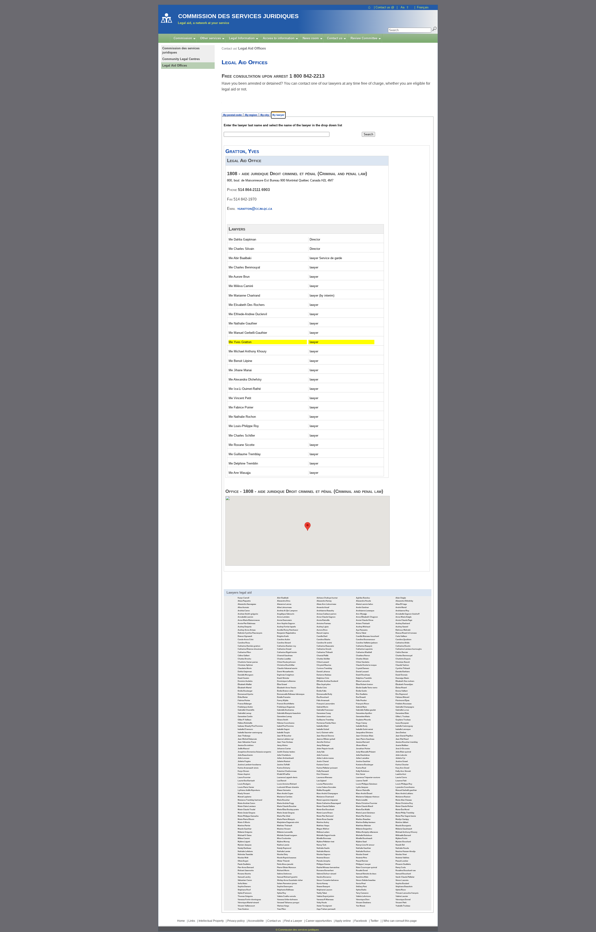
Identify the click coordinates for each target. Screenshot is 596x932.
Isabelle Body (361, 726)
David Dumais (401, 675)
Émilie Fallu (321, 691)
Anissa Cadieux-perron (326, 614)
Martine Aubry (323, 822)
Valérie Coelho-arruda (286, 896)
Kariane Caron (323, 765)
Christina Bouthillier (286, 665)
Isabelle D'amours (245, 729)
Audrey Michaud (363, 627)
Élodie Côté (322, 688)
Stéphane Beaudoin (404, 886)
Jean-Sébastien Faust (247, 742)
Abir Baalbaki (282, 598)
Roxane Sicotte (244, 874)
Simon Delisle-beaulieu (366, 880)
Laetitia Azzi (401, 774)
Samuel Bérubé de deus (366, 874)
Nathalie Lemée (283, 851)
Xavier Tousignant (324, 906)
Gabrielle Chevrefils (246, 710)
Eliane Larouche (363, 681)
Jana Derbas (401, 733)
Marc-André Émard (364, 793)
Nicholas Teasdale (245, 854)
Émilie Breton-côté (285, 691)
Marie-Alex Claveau (404, 800)
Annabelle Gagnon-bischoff (408, 614)
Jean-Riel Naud (402, 739)
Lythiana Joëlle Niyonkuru (249, 790)
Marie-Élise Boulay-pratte (288, 809)
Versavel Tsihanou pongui (288, 903)
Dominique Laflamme (286, 681)
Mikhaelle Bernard (403, 835)
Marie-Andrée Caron (246, 803)
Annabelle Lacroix (245, 617)
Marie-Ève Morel (402, 809)
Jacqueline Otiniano (364, 733)
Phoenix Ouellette (403, 864)
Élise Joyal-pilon (324, 684)
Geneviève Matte (363, 716)
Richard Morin (283, 870)
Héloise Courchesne (285, 723)
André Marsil (401, 607)
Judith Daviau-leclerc (286, 752)
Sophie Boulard (402, 883)
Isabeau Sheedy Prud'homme (250, 726)
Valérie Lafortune (363, 896)
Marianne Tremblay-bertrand (250, 800)
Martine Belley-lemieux (365, 822)
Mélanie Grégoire (245, 832)
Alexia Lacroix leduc (364, 604)
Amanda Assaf (323, 607)
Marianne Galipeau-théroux (367, 797)
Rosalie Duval (362, 870)
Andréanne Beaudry (325, 611)
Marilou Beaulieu (363, 819)
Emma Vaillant (402, 691)
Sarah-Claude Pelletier (405, 877)
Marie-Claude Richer (404, 806)
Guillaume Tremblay (325, 720)
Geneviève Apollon (364, 713)
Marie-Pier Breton (363, 816)
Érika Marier (243, 697)
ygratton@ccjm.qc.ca (254, 208)
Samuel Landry (244, 877)
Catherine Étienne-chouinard (250, 649)
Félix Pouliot (361, 700)
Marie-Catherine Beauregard (329, 803)
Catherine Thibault (325, 652)
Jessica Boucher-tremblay (407, 742)
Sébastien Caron (245, 880)
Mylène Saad (361, 842)
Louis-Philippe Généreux (366, 784)
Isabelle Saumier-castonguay (250, 733)
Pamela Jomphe (323, 861)
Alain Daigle (401, 598)
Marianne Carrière (284, 797)
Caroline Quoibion (403, 639)
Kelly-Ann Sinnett (403, 771)
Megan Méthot (323, 829)
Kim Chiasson (323, 774)
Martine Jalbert (402, 822)
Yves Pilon (281, 909)
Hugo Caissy (361, 723)
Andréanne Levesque (365, 611)
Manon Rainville (363, 790)
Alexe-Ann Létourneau (326, 604)
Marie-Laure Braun (325, 813)
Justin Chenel (322, 761)
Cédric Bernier (402, 652)
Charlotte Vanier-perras (248, 662)
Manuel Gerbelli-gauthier (406, 790)
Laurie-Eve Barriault (246, 781)
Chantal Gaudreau (285, 656)
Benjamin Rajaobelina (286, 633)
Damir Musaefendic (285, 672)
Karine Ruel (361, 768)
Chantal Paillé (322, 656)
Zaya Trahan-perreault (326, 909)
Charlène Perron (363, 656)
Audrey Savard (402, 627)
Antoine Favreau (324, 623)
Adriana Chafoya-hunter (327, 598)
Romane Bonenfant (325, 870)
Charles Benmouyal (404, 656)
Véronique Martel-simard (248, 903)
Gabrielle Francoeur (325, 710)
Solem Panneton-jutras (287, 883)
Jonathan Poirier (363, 749)
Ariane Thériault (363, 623)
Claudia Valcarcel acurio (287, 668)
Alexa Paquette (244, 601)
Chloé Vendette (362, 662)
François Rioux (362, 704)
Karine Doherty (283, 768)
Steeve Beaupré (323, 886)
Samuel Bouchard (403, 874)
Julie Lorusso (243, 758)
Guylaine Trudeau (403, 720)
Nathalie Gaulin (323, 848)
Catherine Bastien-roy (286, 646)
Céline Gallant (244, 656)
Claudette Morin (245, 668)
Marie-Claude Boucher (286, 806)
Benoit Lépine (323, 633)
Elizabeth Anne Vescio (286, 688)
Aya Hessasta (361, 630)
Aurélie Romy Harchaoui (287, 630)
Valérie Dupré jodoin (325, 896)
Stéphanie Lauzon (324, 890)
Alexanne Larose (284, 604)
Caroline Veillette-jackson (367, 643)
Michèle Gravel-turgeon (287, 835)
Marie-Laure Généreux (365, 813)
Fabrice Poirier (244, 700)
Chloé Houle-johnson (286, 662)
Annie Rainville (323, 620)
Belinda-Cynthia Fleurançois (250, 633)
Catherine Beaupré (364, 646)
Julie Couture (322, 755)
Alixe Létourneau (284, 607)
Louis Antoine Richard (287, 784)
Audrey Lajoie (322, 627)
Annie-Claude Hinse (364, 620)
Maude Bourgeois (403, 826)
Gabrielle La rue (402, 710)
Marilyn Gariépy (402, 819)
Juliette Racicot (283, 761)
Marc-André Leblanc (404, 793)
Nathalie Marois (323, 851)
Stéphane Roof (244, 890)
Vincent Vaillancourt (246, 906)
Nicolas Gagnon (323, 854)
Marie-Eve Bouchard (325, 809)
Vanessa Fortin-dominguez (249, 900)
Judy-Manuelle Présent (366, 752)
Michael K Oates (244, 835)
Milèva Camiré (244, 838)
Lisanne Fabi (401, 781)
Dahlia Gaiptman (245, 672)
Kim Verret (360, 774)
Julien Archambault (285, 758)
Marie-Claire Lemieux (247, 806)
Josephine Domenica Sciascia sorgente (254, 752)
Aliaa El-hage (401, 604)
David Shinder (283, 678)
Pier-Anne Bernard (246, 867)
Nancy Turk (321, 845)
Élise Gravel (282, 684)
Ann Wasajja (361, 614)
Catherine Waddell (364, 652)
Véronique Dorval (403, 900)
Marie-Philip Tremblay (405, 813)
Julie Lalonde (401, 755)
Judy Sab (321, 752)
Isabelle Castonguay (404, 726)
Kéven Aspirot (244, 774)
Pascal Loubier (402, 861)
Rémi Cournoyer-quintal (366, 867)
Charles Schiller (323, 659)
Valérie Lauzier (402, 896)
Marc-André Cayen (285, 793)
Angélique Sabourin (285, 614)
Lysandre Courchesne (405, 787)
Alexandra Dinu (283, 601)
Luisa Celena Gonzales (326, 787)
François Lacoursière (326, 704)
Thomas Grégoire (245, 896)
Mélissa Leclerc (323, 832)
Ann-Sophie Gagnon (286, 623)
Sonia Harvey (322, 883)
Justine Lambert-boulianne (249, 765)
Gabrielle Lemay (244, 713)
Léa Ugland (321, 781)
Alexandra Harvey (324, 601)
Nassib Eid (400, 845)
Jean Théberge (244, 736)
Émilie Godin (361, 691)
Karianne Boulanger (364, 765)
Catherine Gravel (284, 649)
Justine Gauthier (363, 761)
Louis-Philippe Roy (404, 784)
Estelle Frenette (283, 697)
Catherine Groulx (324, 649)
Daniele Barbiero (403, 672)
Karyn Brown (243, 771)
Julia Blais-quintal (403, 752)
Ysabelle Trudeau (403, 906)
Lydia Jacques (362, 787)
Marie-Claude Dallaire (326, 806)
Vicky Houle (322, 903)
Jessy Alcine (282, 745)
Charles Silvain (362, 659)
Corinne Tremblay (324, 668)
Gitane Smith (282, 720)
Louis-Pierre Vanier (246, 787)
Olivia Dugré (243, 861)
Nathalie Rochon (363, 851)
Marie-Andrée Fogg (285, 803)
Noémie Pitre (361, 858)
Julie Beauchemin (245, 755)
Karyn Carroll (243, 598)
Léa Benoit (281, 781)
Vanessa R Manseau (325, 900)
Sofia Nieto (242, 883)
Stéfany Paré (361, 886)
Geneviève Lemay (284, 716)
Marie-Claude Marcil (364, 806)
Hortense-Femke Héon (326, 723)
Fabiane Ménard (402, 697)
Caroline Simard (284, 643)
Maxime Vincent (284, 829)
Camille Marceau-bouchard (367, 636)
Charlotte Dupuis (403, 659)
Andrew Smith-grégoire (248, 614)
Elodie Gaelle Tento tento (366, 688)
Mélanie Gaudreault (404, 829)
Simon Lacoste (402, 880)
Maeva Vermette (284, 790)
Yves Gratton (243, 909)
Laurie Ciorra (401, 777)
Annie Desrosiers (284, 620)
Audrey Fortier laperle (286, 627)
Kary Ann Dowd (402, 768)
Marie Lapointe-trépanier (327, 800)
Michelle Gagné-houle (326, 835)
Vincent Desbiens (363, 903)
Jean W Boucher (284, 736)
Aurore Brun (322, 630)
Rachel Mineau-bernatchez (328, 867)
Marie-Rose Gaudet (325, 819)
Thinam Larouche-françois (407, 893)
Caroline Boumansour (365, 639)
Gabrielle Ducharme (285, 710)
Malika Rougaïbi (323, 790)
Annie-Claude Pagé (404, 620)
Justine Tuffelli (283, 765)
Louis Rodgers (244, 784)
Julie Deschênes (363, 755)
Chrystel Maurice (324, 665)
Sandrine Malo (362, 877)
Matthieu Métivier (363, 826)
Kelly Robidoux (362, 771)
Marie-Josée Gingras (246, 813)
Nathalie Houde (402, 848)
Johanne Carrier (284, 749)
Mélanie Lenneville (285, 832)
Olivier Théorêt (283, 861)
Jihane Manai (361, 745)
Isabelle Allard (322, 726)
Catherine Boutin (403, 646)
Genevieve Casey (324, 713)
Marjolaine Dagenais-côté (288, 822)
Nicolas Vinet (401, 854)
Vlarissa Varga (283, 906)
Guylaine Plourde (363, 720)
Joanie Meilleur (402, 745)
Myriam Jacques (244, 845)
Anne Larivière (283, 617)
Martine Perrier (244, 826)
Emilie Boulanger (245, 691)
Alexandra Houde (363, 601)
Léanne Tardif (362, 781)
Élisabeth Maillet (245, 684)
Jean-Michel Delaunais (247, 739)
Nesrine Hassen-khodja (405, 851)
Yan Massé (360, 906)
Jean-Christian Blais (364, 736)
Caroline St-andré (324, 643)
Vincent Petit (401, 903)
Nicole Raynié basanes (286, 858)
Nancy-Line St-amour (365, 845)
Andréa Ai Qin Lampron (287, 611)
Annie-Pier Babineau (246, 623)
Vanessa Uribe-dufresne (287, 900)
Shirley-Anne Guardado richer (290, 880)
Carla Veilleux (401, 636)
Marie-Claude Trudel (246, 809)
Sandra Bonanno (324, 877)
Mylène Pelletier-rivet (325, 842)
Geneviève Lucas (324, 716)
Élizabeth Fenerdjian (404, 684)
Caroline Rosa (244, 643)
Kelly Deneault (323, 771)
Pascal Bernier (362, 861)
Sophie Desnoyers (285, 886)
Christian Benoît (403, 662)
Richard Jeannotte (246, 870)
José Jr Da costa (403, 749)
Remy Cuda (401, 867)
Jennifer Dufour (323, 742)
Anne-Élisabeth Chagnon (367, 617)
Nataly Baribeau (244, 848)
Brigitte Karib (283, 636)
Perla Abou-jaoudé (285, 864)
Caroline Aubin (283, 639)
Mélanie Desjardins (364, 829)
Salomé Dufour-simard (326, 874)
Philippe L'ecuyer (363, 864)
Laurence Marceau (324, 777)
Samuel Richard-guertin (287, 877)
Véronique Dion (362, 900)
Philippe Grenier (323, 864)
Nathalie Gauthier (363, 848)
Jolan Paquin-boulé (325, 749)
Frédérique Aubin (245, 707)
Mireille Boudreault (364, 838)
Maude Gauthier (244, 829)
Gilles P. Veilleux (244, 720)
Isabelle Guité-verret (364, 729)
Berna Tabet (361, 633)
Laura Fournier (244, 777)
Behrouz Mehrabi (403, 630)
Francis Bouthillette (285, 704)
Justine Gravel (402, 761)
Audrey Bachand (403, 623)
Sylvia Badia (361, 890)
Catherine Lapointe (364, 649)
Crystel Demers (362, 668)
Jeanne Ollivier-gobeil (326, 739)
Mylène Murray (283, 842)
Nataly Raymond (284, 848)
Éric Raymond (402, 694)
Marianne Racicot (403, 797)
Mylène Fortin (401, 838)
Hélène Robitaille (245, 723)
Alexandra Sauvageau (247, 604)
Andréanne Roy (402, 611)
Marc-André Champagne (327, 793)
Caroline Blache (323, 639)
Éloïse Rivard (401, 688)
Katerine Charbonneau (287, 771)
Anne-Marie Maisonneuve (249, 620)
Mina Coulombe (284, 838)
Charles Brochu (244, 659)
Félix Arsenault (323, 700)
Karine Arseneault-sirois (248, 768)
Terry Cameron (362, 893)
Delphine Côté (323, 678)
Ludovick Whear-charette (288, 787)
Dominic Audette (245, 681)
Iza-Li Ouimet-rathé (325, 733)
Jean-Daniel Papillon (404, 736)
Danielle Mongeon (245, 675)
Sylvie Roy (281, 893)
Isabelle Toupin (283, 733)
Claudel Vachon (402, 665)
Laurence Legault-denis (287, 777)
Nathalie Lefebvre (245, 851)
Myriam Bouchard (403, 842)
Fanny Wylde (282, 700)
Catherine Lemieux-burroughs (409, 649)
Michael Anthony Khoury (406, 832)
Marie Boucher (283, 800)
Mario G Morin (244, 822)
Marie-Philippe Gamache (248, 816)
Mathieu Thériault (284, 826)
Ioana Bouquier (402, 723)
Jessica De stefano (246, 745)
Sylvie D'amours (244, 893)
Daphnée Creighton (285, 675)
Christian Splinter (245, 665)
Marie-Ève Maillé (363, 809)
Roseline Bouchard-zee (406, 870)
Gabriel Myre (361, 707)
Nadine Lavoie (283, 845)
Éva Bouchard (323, 697)
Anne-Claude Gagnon (326, 617)
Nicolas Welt (243, 858)
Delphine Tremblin (364, 678)
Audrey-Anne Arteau (247, 630)
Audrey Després (244, 627)
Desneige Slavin (402, 678)
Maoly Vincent (244, 793)
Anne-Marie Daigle (403, 617)
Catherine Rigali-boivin (287, 652)
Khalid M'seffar (283, 774)
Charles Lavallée (284, 659)
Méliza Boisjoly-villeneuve (367, 832)
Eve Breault (361, 697)
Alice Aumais (243, 607)
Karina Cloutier (402, 765)
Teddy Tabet (322, 893)
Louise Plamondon (325, 784)
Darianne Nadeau (324, 675)
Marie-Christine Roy (404, 803)
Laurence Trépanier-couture (368, 777)
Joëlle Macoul (243, 749)
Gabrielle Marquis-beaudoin (289, 713)
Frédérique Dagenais (286, 707)
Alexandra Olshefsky (404, 601)
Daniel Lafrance (323, 672)
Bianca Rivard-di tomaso (406, 633)
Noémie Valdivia (402, 858)
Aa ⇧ (405, 7)
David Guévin (243, 678)
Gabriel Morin (322, 707)
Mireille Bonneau (324, 838)
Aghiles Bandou (363, 598)
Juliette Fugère (244, 761)
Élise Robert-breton (364, 684)
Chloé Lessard (323, 662)
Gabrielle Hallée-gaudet (366, 710)
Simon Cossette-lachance (328, 880)
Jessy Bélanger (323, 745)
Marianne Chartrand (325, 797)
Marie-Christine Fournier (366, 803)
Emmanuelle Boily (324, 694)
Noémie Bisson (323, 858)
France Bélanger (245, 704)
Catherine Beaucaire (325, 646)
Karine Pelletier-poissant (327, 768)
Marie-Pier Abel (283, 816)
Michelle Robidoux (364, 835)
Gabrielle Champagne (405, 707)
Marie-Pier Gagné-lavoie (406, 816)
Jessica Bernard (362, 742)
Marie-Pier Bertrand (325, 816)
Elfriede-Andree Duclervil (327, 681)
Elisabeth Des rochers (405, 681)
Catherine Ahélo (403, 643)
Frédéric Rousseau (404, 704)
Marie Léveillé (361, 800)
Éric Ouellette (361, 694)
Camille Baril (322, 636)
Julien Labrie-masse (325, 758)
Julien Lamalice (362, 758)
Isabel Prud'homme (285, 726)
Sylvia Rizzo (401, 890)
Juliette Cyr (400, 758)
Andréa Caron (244, 611)
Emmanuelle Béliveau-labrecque (290, 694)
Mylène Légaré (244, 842)
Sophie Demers (244, 886)
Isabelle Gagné (283, 729)
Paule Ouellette (244, 864)
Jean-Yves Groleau (285, 742)
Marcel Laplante (244, 797)
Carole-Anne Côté (245, 639)
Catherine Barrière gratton (249, 646)
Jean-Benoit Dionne (325, 736)
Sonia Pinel (361, 883)
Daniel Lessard (362, 672)
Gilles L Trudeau (403, 716)
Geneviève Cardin (245, 716)
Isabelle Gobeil (323, 729)
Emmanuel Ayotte (245, 694)
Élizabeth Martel (244, 688)
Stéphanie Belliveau (285, 890)
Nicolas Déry (282, 854)
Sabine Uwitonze (284, 874)
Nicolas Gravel (362, 854)
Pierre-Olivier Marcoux (286, 867)
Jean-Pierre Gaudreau (365, 739)
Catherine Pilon (244, 652)
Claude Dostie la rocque (366, 665)
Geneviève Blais (402, 713)
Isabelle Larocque (403, 729)
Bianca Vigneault (245, 636)
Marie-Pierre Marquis (286, 819)
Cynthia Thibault (403, 668)
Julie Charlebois (284, 755)
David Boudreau (363, 675)
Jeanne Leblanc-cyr (285, 739)
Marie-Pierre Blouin (246, 819)
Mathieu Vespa (323, 826)
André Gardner (362, 607)
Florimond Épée (402, 700)
